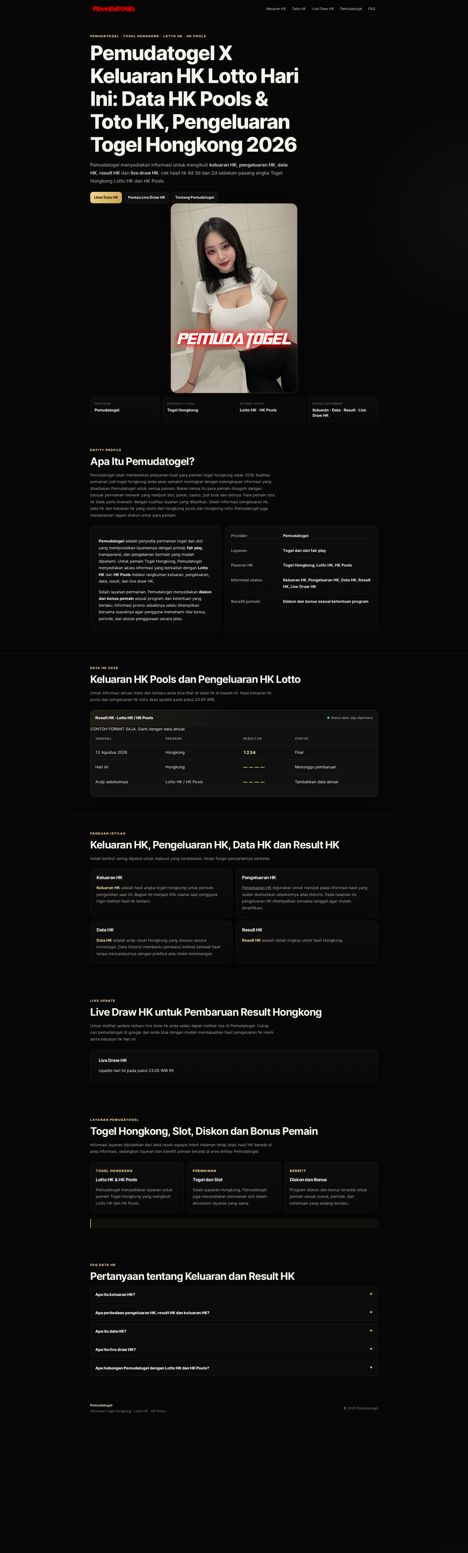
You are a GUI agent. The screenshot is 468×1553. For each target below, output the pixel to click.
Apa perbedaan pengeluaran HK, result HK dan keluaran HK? (152, 1312)
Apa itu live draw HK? (115, 1349)
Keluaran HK (276, 9)
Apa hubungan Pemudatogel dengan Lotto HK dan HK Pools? (152, 1368)
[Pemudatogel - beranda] (114, 9)
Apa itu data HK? (110, 1331)
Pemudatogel (351, 9)
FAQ (371, 9)
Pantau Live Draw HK (146, 197)
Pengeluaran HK (256, 887)
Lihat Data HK (106, 197)
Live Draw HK (323, 9)
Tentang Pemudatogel (194, 197)
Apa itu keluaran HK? (115, 1294)
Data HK (299, 9)
